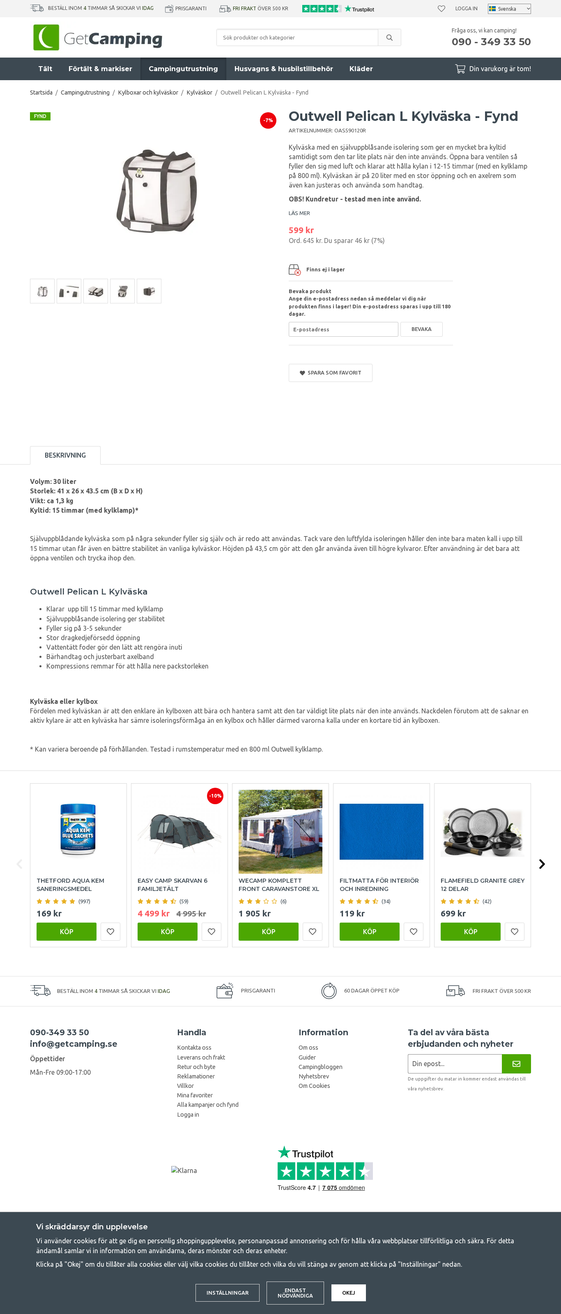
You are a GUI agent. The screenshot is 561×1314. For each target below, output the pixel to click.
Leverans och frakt (201, 1057)
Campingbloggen (321, 1067)
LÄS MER (299, 213)
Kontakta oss (194, 1047)
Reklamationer (196, 1076)
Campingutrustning (183, 69)
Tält (45, 69)
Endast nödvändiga (295, 1292)
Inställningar (227, 1292)
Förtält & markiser (100, 69)
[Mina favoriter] (441, 8)
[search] (389, 37)
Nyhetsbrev (314, 1076)
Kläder (361, 69)
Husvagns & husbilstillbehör (284, 69)
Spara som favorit (333, 372)
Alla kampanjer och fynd (208, 1104)
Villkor (185, 1086)
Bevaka (422, 329)
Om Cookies (314, 1086)
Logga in (466, 8)
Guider (307, 1057)
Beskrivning (65, 455)
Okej (348, 1292)
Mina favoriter (195, 1095)
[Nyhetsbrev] (516, 1063)
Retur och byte (196, 1067)
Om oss (308, 1047)
